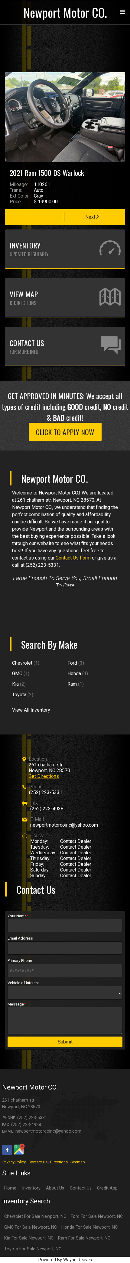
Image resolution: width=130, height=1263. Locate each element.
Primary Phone (20, 960)
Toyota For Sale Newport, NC (32, 1249)
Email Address (20, 938)
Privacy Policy (14, 1162)
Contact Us (37, 1162)
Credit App (107, 1188)
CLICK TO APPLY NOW (65, 431)
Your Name (17, 916)
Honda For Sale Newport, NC (89, 1227)
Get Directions (44, 776)
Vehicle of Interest (23, 983)
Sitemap (77, 1162)
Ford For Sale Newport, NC (97, 1216)
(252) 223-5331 (45, 792)
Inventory (31, 1188)
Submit (65, 1042)
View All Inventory (31, 710)
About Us (55, 1188)
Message (16, 1004)
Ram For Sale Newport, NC (84, 1238)
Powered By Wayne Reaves (65, 1259)
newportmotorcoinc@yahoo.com (64, 825)
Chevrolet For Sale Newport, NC (35, 1216)
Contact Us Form (73, 558)
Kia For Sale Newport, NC (29, 1238)
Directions (59, 1162)
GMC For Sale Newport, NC (30, 1227)
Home (10, 1188)
